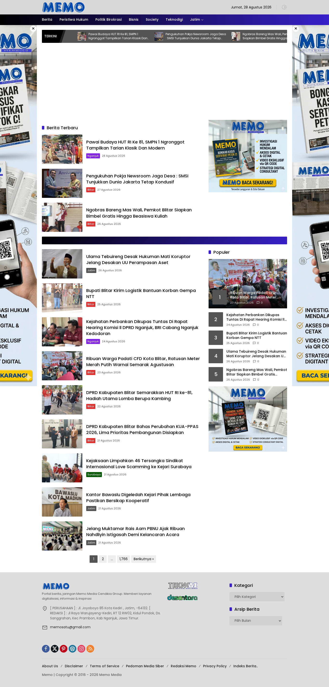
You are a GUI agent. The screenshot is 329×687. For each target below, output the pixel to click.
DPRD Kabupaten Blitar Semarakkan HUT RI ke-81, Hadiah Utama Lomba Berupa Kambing (139, 395)
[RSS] (90, 649)
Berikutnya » (144, 559)
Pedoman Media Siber (145, 666)
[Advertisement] (164, 83)
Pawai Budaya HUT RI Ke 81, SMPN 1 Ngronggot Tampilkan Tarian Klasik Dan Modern (90, 36)
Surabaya (94, 474)
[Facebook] (46, 649)
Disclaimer (74, 666)
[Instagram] (81, 649)
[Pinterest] (63, 649)
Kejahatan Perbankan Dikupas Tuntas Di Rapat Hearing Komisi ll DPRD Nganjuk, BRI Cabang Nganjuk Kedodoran (142, 327)
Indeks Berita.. (245, 666)
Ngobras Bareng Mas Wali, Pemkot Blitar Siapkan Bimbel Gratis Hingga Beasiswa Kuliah (245, 36)
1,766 (123, 559)
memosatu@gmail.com (70, 627)
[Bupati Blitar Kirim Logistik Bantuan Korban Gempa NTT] (62, 297)
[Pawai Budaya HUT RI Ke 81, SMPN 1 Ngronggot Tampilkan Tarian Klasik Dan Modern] (62, 149)
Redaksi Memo (183, 666)
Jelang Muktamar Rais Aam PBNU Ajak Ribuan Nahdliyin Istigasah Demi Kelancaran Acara (135, 531)
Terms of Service (104, 666)
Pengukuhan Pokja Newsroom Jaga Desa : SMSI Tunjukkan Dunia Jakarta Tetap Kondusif (168, 36)
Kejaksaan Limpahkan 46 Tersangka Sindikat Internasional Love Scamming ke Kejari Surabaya (138, 464)
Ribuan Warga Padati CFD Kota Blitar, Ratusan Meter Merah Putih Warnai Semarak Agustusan (143, 362)
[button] (284, 7)
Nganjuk (93, 156)
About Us (50, 666)
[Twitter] (55, 649)
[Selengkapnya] (102, 586)
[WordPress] (72, 649)
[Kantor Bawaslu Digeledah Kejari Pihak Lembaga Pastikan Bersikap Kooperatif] (62, 501)
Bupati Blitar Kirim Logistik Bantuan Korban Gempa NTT (256, 335)
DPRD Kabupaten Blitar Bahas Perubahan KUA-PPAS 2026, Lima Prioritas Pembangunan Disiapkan (142, 429)
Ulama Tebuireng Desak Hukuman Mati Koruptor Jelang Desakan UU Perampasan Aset (138, 259)
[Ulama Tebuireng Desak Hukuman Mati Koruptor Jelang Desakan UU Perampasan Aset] (285, 36)
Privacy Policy (215, 666)
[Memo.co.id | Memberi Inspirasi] (63, 7)
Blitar (90, 190)
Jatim (91, 270)
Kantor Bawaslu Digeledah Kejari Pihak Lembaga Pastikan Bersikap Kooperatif (138, 498)
